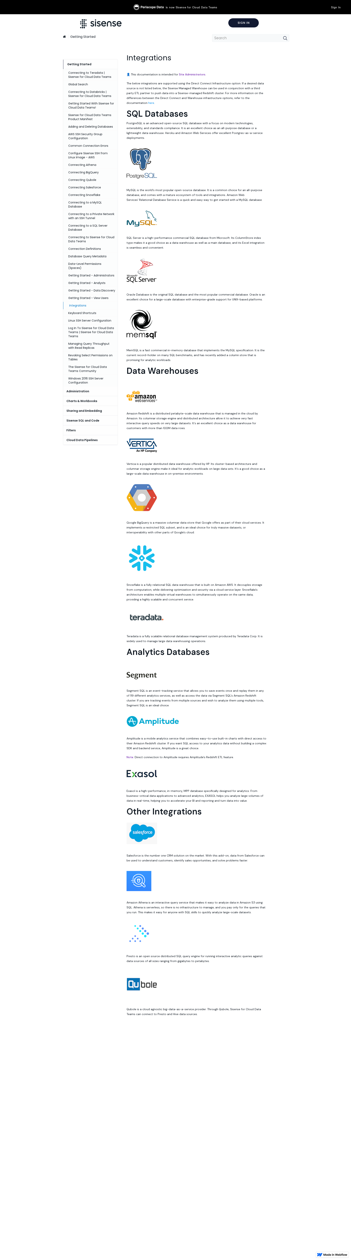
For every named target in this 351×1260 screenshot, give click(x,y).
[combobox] (250, 38)
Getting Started (82, 36)
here (151, 103)
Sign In (336, 7)
